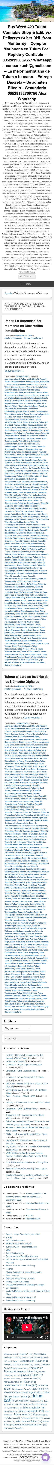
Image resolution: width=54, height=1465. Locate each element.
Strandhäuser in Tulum (32, 416)
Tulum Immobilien (34, 600)
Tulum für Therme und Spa (27, 570)
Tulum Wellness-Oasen (27, 648)
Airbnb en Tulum (29, 1357)
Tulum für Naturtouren (39, 535)
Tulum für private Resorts (33, 543)
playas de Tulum (32, 1375)
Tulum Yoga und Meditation (30, 654)
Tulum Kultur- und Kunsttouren (29, 605)
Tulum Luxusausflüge (30, 611)
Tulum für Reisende (12, 546)
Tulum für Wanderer (29, 578)
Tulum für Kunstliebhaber (29, 503)
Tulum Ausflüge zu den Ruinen (17, 769)
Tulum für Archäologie (29, 782)
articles (9, 1237)
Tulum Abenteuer (27, 419)
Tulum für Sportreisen (27, 562)
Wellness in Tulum (38, 657)
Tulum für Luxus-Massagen (26, 508)
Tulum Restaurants (31, 632)
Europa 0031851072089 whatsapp (20, 1265)
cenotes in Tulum (12, 1364)
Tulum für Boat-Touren (27, 446)
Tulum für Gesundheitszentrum (17, 484)
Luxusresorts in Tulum (24, 397)
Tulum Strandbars (39, 638)
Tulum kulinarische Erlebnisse (34, 603)
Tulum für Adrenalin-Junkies (30, 779)
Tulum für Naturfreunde (29, 530)
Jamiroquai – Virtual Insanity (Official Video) (25, 1077)
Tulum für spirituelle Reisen (24, 559)
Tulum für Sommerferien (22, 557)
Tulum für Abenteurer (29, 435)
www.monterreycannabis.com (31, 1424)
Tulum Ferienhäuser (12, 430)
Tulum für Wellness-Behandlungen (23, 588)
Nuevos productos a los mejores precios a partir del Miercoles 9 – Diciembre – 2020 (26, 1196)
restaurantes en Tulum (20, 1381)
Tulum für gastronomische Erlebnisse (26, 472)
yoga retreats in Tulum (13, 1428)
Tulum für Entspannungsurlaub (33, 798)
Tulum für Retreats (12, 549)
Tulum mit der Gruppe (13, 619)
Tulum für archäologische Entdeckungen (22, 786)
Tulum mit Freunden (32, 619)
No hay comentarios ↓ (33, 338)
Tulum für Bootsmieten (28, 796)
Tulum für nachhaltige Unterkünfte (34, 519)
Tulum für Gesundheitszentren (34, 481)
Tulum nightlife (34, 1407)
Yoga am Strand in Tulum (15, 659)
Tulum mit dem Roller (19, 616)
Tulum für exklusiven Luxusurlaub (18, 801)
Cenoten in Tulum (40, 387)
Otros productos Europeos (17, 1281)
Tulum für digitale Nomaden (28, 454)
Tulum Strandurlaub (12, 640)
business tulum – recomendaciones (21, 1246)
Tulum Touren (23, 643)
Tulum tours (14, 1418)
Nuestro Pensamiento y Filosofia (20, 1278)
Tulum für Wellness (29, 584)
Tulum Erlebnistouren (37, 427)
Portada (8, 293)
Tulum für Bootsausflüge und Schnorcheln (22, 792)
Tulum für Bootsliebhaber (27, 451)
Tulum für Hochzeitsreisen (34, 495)
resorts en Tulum (32, 1378)
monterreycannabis (12, 338)
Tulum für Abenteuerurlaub (31, 777)
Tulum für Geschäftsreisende (29, 476)
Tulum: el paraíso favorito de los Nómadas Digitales (26, 679)
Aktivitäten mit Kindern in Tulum (26, 384)
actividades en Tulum (25, 1354)
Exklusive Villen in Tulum (28, 389)
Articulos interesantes (15, 1240)
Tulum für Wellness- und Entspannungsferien (25, 585)
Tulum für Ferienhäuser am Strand (27, 462)
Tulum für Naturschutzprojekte (31, 532)
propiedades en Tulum (13, 1378)
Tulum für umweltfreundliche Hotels (32, 573)
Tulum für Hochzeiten (13, 495)
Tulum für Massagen (30, 516)
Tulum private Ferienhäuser (27, 627)
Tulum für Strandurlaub (26, 565)
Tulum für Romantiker (20, 551)
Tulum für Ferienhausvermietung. (26, 464)
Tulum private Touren (30, 630)
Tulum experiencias (22, 1404)
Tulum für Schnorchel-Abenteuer (26, 554)
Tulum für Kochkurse (36, 497)
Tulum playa (10, 1411)
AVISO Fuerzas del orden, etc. (19, 1243)
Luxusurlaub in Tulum (21, 400)
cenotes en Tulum (34, 1360)
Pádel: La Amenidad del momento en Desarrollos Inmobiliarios (23, 325)
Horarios (9, 1268)
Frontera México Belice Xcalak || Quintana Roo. (26, 1168)
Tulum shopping (29, 635)
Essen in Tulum (10, 389)
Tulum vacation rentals (32, 1418)
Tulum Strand (25, 638)
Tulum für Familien (26, 804)
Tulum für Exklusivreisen (26, 460)
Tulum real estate (31, 1411)
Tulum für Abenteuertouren (28, 433)
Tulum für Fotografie (31, 468)
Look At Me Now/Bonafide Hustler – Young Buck (27, 1162)
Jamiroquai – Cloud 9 (15, 1061)
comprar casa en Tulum (32, 1364)
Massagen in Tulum (39, 400)
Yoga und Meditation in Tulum (32, 662)
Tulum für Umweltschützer (15, 576)
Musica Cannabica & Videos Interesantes (24, 1272)
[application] (27, 1327)
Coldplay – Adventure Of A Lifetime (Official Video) (28, 1102)
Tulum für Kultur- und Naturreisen (18, 500)
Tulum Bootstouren (19, 427)
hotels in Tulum (31, 395)
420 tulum (9, 1354)
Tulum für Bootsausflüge (21, 790)
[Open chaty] (46, 1457)
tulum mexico (15, 1407)
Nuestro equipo (12, 1275)
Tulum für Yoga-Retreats (27, 594)
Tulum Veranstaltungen (22, 646)
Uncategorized (22, 376)
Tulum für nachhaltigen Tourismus (21, 523)
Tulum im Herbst (33, 597)
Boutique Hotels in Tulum (21, 387)
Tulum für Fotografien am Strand (29, 470)
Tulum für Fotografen (13, 468)
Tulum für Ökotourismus (14, 538)
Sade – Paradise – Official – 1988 (20, 1096)
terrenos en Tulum (15, 1392)
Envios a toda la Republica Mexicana (22, 1256)
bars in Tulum (14, 1361)
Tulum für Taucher (25, 567)
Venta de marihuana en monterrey (20, 1300)
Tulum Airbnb (20, 1400)
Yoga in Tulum (32, 659)
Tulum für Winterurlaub (23, 592)
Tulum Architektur (30, 422)
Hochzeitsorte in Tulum (14, 395)
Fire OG (29, 1215)
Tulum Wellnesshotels (30, 651)
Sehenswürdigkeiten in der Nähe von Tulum (28, 758)
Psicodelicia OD (33, 1218)
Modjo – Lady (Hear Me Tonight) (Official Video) (26, 1134)
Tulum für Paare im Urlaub (26, 541)
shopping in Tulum (24, 1389)
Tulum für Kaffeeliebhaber (15, 497)
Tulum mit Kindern (25, 621)
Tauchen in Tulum (11, 419)
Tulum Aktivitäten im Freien (26, 763)
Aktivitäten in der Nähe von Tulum (24, 381)
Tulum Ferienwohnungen (32, 430)
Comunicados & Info (15, 1253)
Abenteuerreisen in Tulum (15, 379)
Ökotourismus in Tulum (28, 406)
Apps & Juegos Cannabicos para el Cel (23, 1234)
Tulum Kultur (9, 605)
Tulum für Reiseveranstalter (34, 546)
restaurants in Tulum (26, 755)
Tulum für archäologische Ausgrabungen (26, 784)
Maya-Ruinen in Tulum (13, 403)
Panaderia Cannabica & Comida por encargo (25, 1284)
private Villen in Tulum (25, 411)
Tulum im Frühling (17, 597)
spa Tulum (41, 1388)
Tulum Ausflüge (20, 424)
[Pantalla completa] (46, 1337)
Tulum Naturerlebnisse (24, 624)
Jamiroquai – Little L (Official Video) (21, 1070)
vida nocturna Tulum (29, 1421)
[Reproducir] (7, 1337)
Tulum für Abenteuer (29, 774)
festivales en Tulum (21, 1368)
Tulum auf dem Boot (23, 766)
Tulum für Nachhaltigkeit (30, 527)
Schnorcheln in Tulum (19, 414)
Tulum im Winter (19, 600)
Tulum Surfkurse (29, 640)
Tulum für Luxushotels (24, 511)
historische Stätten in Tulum (36, 392)
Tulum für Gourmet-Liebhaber (27, 487)
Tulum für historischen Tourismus (32, 492)
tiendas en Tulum (20, 1396)
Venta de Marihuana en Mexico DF (21, 1297)
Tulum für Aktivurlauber (31, 438)
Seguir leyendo (14, 370)
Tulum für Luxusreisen (31, 514)
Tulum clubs (36, 1400)
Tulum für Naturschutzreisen (16, 535)
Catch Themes (35, 1461)
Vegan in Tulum (23, 657)
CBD (8, 1249)
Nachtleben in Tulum (32, 403)
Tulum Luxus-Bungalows (27, 608)
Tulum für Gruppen (30, 489)
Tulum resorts (24, 1414)
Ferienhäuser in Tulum (13, 392)
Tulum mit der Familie (37, 616)
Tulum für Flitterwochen (38, 465)
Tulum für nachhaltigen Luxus (17, 522)
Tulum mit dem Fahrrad (25, 613)
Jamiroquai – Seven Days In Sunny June (24, 1064)
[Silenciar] (41, 1337)
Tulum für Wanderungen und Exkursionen (25, 580)
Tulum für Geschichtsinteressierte (26, 477)
